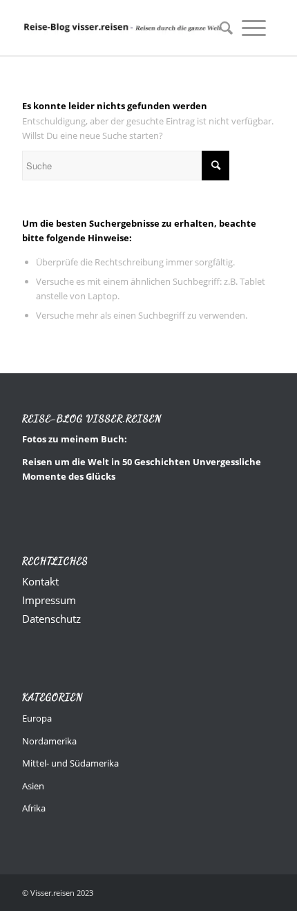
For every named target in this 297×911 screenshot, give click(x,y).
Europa (37, 718)
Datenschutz (51, 619)
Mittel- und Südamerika (70, 763)
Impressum (49, 600)
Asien (33, 786)
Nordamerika (49, 741)
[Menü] (254, 27)
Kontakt (40, 581)
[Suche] (222, 27)
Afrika (34, 808)
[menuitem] (222, 27)
